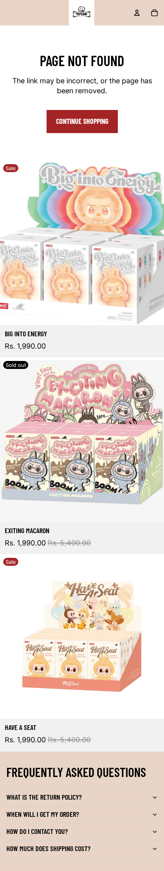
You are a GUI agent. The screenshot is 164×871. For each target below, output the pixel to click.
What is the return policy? (44, 797)
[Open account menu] (137, 13)
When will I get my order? (42, 814)
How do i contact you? (37, 831)
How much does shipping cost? (48, 848)
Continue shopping (82, 121)
